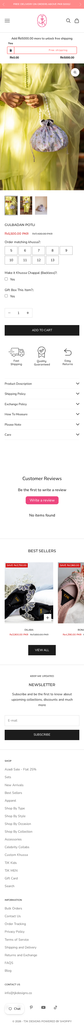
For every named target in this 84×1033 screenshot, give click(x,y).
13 (52, 260)
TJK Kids (11, 863)
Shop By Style (15, 816)
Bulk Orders (13, 908)
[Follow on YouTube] (43, 1007)
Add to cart (42, 330)
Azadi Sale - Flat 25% (20, 769)
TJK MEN (11, 870)
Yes (12, 279)
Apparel (10, 800)
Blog (8, 970)
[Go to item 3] (41, 205)
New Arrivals (14, 785)
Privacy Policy (14, 931)
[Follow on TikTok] (55, 1007)
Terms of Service (17, 939)
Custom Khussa (16, 855)
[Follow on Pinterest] (31, 1007)
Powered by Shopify (56, 1021)
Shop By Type (15, 808)
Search (9, 886)
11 (25, 260)
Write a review (42, 500)
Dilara (28, 630)
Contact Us (13, 916)
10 (11, 260)
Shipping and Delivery (20, 947)
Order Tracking (15, 924)
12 (39, 260)
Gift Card (11, 878)
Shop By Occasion (18, 824)
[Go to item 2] (26, 205)
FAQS (9, 963)
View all (42, 650)
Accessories (13, 839)
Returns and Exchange (21, 955)
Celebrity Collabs (17, 847)
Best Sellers (13, 793)
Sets (8, 777)
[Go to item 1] (11, 205)
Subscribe (42, 735)
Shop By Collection (18, 831)
